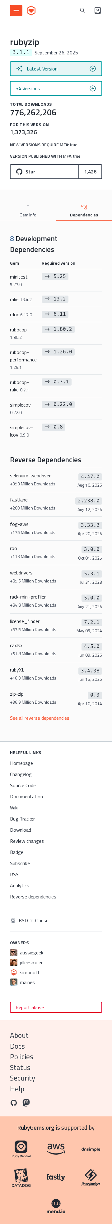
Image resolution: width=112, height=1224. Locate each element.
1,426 (90, 171)
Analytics (19, 885)
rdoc (21, 314)
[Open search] (82, 10)
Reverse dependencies (33, 896)
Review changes (27, 841)
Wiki (14, 807)
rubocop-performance (23, 359)
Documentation (26, 796)
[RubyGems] (31, 10)
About (19, 1035)
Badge (16, 852)
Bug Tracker (22, 818)
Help (17, 1088)
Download (20, 830)
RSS (14, 874)
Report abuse (30, 1007)
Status (20, 1067)
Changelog (21, 774)
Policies (21, 1056)
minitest (19, 280)
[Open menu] (16, 10)
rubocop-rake (19, 385)
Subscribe (20, 863)
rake (21, 299)
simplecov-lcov (21, 431)
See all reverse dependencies (39, 718)
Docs (17, 1046)
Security (22, 1078)
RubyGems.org (35, 1127)
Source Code (23, 785)
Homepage (21, 763)
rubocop (18, 333)
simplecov (20, 408)
